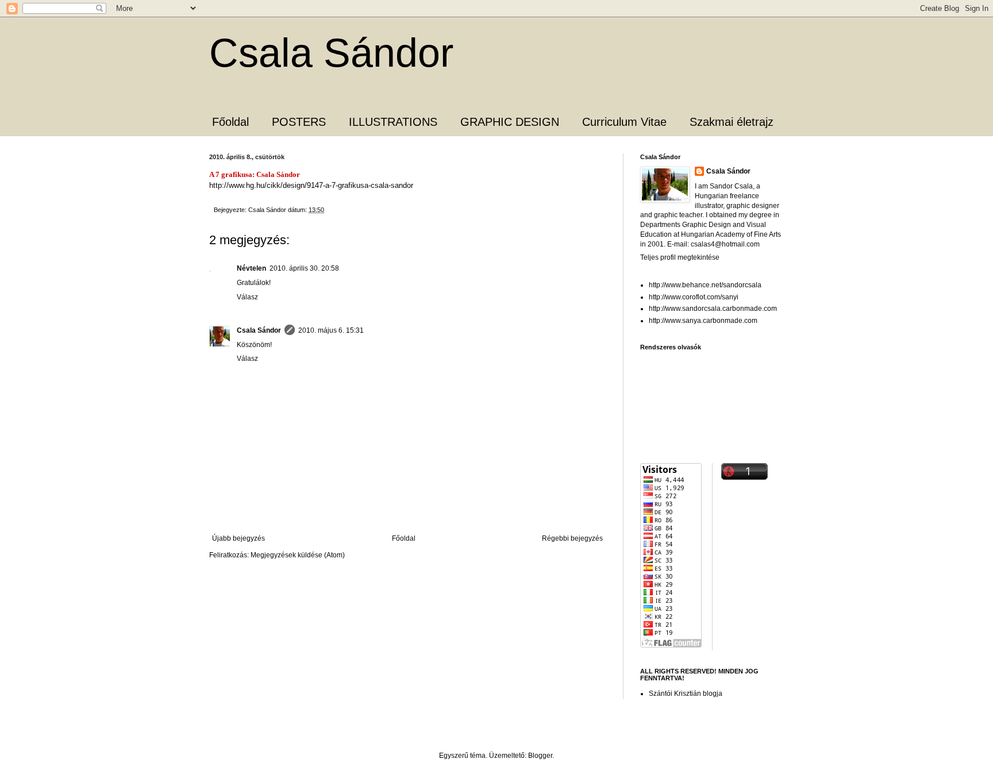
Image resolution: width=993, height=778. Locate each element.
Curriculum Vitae (624, 121)
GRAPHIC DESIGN (509, 121)
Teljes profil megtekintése (679, 257)
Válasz (247, 297)
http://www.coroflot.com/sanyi (693, 297)
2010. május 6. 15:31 (331, 330)
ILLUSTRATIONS (393, 121)
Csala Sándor (331, 52)
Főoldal (230, 121)
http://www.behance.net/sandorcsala (705, 285)
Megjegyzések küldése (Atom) (298, 555)
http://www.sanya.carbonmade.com (703, 321)
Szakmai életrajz (731, 121)
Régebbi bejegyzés (572, 538)
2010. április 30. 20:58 (304, 268)
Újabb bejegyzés (238, 538)
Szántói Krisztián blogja (685, 694)
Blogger (540, 756)
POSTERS (299, 121)
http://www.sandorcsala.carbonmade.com (713, 309)
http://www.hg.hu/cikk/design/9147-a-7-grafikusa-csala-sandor (311, 185)
